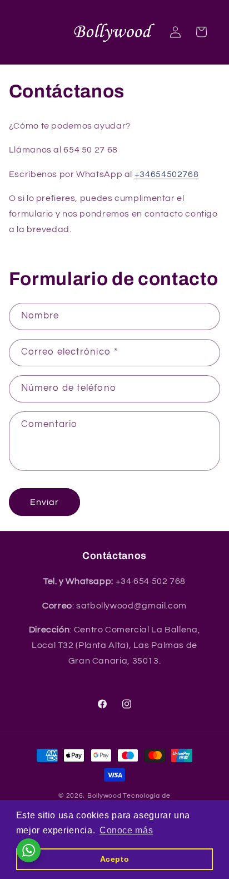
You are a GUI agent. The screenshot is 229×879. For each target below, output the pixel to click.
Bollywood (104, 796)
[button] (201, 32)
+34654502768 (167, 174)
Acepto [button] (115, 859)
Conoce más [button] (126, 830)
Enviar (44, 502)
